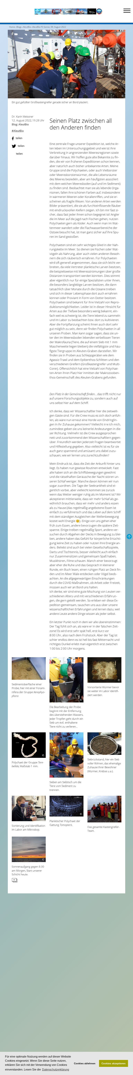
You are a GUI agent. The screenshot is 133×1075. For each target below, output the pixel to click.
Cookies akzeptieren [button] (113, 1063)
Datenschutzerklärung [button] (55, 1069)
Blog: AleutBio (20, 124)
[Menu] (127, 11)
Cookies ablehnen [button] (84, 1063)
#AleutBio (18, 130)
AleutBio (27, 26)
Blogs (19, 26)
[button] (29, 138)
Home (12, 26)
